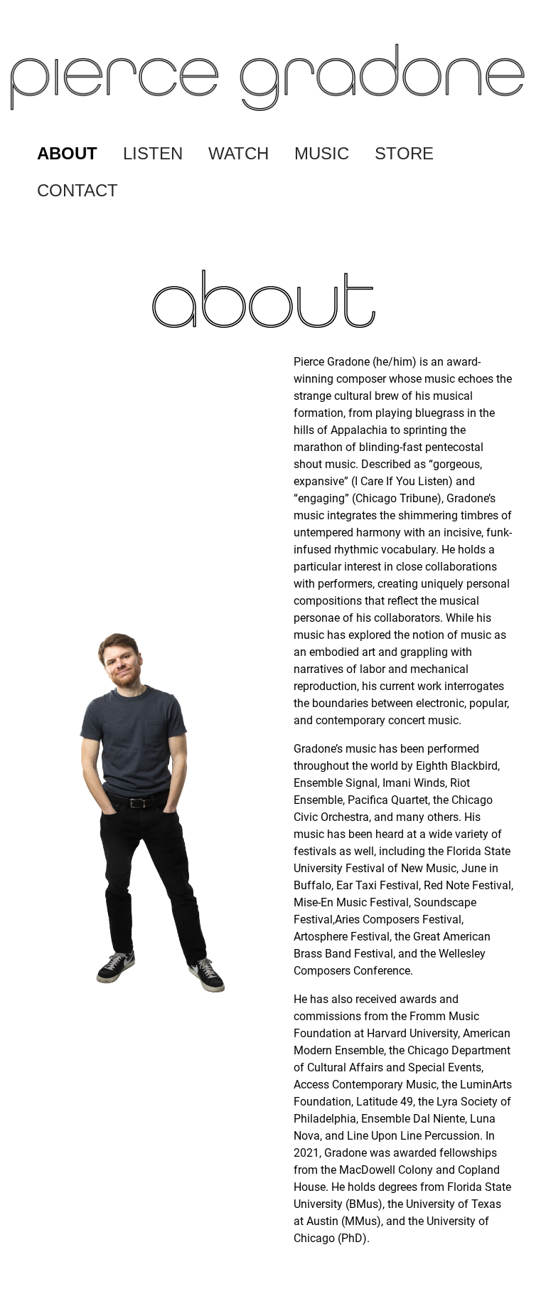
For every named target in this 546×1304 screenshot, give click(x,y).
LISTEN (153, 153)
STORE (404, 153)
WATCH (238, 153)
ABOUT (67, 153)
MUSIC (321, 153)
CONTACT (77, 190)
